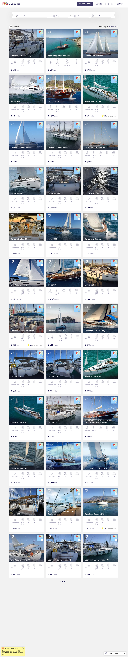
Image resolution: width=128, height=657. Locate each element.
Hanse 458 (15, 514)
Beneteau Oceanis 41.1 (20, 560)
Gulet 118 (52, 285)
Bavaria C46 (16, 193)
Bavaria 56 (89, 285)
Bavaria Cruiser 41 (19, 468)
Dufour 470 (53, 376)
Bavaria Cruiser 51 (56, 193)
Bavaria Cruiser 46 (19, 239)
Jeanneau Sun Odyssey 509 (97, 560)
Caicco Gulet (53, 101)
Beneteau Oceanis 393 (94, 514)
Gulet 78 (51, 468)
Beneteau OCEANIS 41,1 (21, 55)
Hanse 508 (52, 239)
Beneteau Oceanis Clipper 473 (24, 330)
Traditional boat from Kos (59, 55)
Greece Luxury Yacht (94, 55)
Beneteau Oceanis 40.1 (21, 147)
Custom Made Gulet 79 (95, 147)
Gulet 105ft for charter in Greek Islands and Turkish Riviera (98, 421)
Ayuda (99, 4)
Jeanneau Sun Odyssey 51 (96, 330)
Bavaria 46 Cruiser (93, 101)
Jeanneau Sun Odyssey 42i (59, 560)
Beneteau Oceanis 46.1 (20, 285)
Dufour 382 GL (54, 422)
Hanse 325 (15, 101)
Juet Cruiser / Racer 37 (95, 193)
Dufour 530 (16, 376)
